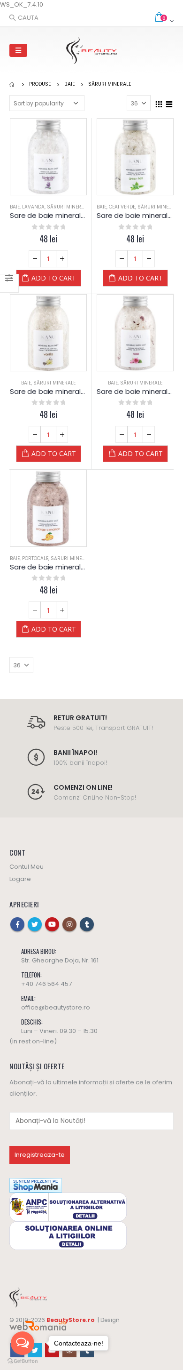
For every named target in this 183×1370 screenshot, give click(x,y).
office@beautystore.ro (55, 1007)
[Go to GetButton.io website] (23, 1360)
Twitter (35, 924)
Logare (20, 878)
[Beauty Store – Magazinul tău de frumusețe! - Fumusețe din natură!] (91, 50)
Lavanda (33, 206)
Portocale (35, 558)
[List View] (169, 102)
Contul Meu (26, 866)
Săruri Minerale (68, 206)
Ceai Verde (122, 206)
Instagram (69, 924)
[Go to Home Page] (12, 84)
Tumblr (87, 924)
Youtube (52, 924)
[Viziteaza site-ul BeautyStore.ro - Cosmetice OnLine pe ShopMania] (35, 1184)
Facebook (17, 924)
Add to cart (53, 277)
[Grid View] (159, 102)
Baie (15, 206)
